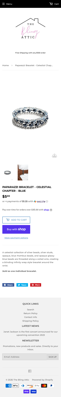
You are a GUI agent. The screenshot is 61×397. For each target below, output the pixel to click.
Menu (9, 4)
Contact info (30, 317)
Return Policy (30, 313)
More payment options (16, 238)
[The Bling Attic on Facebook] (29, 371)
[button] (30, 201)
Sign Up (53, 357)
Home (5, 65)
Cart (56, 4)
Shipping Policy (30, 321)
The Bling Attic (21, 379)
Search (30, 309)
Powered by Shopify (42, 379)
